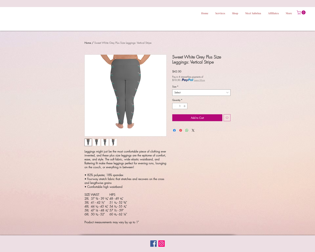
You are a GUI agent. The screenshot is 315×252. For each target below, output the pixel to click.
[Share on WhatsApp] (187, 130)
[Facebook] (153, 243)
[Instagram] (161, 243)
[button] (301, 12)
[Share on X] (193, 130)
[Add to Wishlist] (227, 117)
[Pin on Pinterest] (181, 130)
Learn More (199, 80)
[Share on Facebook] (174, 130)
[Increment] (185, 106)
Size (175, 86)
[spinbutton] (180, 106)
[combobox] (201, 92)
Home (87, 43)
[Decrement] (175, 106)
